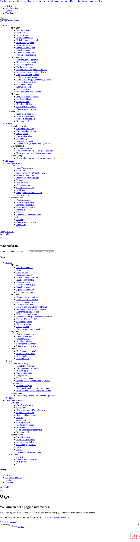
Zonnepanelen (22, 89)
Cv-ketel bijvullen (24, 84)
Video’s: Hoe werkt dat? (26, 82)
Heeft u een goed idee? (26, 114)
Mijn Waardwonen (13, 8)
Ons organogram (23, 185)
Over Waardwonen (13, 163)
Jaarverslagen (22, 183)
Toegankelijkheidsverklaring (28, 214)
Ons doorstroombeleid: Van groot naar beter (35, 151)
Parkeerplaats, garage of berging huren (33, 143)
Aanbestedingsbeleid (25, 205)
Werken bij (21, 224)
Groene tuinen (22, 101)
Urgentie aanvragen (24, 141)
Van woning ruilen (24, 136)
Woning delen (22, 133)
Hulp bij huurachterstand (27, 40)
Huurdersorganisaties (25, 116)
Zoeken (4, 18)
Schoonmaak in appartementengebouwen (34, 79)
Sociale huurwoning (25, 128)
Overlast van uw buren (26, 106)
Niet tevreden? (22, 121)
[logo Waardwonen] (9, 21)
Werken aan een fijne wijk (27, 96)
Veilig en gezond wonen (26, 77)
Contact (8, 11)
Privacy (19, 212)
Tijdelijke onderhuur (25, 52)
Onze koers (21, 170)
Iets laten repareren (24, 65)
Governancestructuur (25, 175)
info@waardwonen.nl (59, 517)
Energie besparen (23, 87)
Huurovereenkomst (24, 37)
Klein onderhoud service (27, 62)
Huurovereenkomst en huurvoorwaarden (33, 153)
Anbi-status (21, 190)
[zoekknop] (56, 252)
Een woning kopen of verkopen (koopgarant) (35, 158)
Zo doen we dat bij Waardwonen (30, 173)
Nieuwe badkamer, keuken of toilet (31, 69)
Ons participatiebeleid (25, 119)
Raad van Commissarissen (27, 178)
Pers (18, 227)
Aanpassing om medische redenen (31, 72)
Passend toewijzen (24, 148)
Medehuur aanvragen (25, 47)
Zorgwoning (21, 138)
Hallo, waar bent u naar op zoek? (14, 252)
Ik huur (8, 25)
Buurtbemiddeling (24, 104)
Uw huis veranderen (25, 67)
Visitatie (19, 180)
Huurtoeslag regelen (25, 42)
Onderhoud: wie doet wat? (27, 60)
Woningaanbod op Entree (27, 131)
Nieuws (8, 6)
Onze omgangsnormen (26, 207)
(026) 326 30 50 (7, 231)
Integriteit (20, 210)
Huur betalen (22, 33)
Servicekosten (22, 35)
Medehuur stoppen (24, 50)
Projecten (9, 160)
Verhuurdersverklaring (26, 55)
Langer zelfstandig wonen (27, 74)
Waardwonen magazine (26, 109)
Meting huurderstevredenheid (29, 192)
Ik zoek (8, 124)
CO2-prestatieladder (25, 187)
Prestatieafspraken (24, 200)
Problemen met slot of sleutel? (29, 92)
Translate (9, 13)
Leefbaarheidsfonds (24, 99)
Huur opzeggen (23, 45)
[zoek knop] (1, 237)
